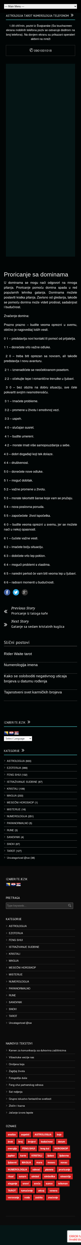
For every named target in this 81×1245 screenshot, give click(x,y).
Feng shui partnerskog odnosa (26, 1085)
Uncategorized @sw (18, 858)
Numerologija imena (21, 665)
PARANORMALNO (17, 823)
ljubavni (12, 1162)
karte (23, 1155)
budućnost (47, 1141)
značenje (53, 1197)
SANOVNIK (13, 837)
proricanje (64, 1169)
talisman (63, 1183)
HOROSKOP (61, 1148)
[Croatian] (11, 733)
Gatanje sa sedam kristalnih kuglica (37, 626)
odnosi (36, 1169)
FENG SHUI (14, 774)
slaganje (12, 1183)
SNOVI (11, 844)
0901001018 (40, 50)
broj (20, 1141)
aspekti (25, 1134)
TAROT (11, 851)
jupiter (11, 1155)
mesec (51, 1162)
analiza (12, 1134)
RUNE (10, 830)
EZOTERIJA (14, 768)
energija (12, 1148)
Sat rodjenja (15, 1091)
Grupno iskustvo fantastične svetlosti (30, 1099)
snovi (26, 1183)
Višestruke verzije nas (21, 1057)
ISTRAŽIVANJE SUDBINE (22, 782)
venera (53, 1190)
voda (27, 1197)
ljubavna (64, 1155)
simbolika (49, 1176)
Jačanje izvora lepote (21, 1112)
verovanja (13, 1197)
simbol (35, 1176)
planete (49, 1169)
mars (39, 1162)
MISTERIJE (14, 809)
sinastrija (65, 1176)
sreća (37, 1183)
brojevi (32, 1141)
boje (59, 1134)
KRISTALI (12, 788)
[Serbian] (16, 733)
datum (61, 1141)
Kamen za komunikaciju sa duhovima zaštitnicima (37, 1050)
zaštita (39, 1197)
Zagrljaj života (17, 1071)
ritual (11, 1176)
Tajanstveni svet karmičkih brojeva (33, 692)
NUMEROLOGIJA (17, 816)
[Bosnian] (6, 733)
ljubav (50, 1155)
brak (10, 1141)
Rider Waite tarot (18, 654)
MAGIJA (12, 795)
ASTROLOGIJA (16, 761)
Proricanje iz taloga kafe (29, 613)
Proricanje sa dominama (36, 274)
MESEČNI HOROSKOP (20, 802)
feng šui (44, 1148)
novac (64, 1162)
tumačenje (27, 1190)
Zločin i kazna (17, 1105)
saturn (22, 1176)
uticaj (41, 1190)
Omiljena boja (16, 1064)
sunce (49, 1183)
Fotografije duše (18, 1078)
